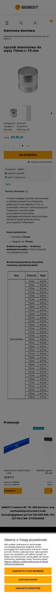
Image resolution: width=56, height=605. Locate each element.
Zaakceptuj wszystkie (28, 588)
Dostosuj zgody (28, 579)
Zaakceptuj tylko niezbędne (28, 571)
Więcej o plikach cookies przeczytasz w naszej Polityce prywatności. (26, 562)
